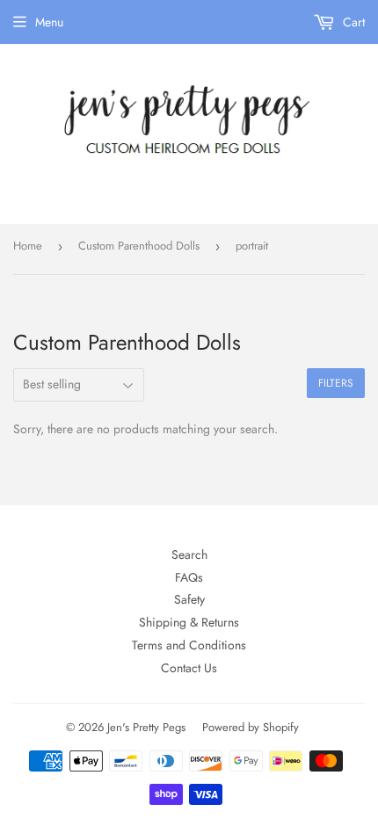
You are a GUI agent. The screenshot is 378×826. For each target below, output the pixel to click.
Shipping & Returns (189, 622)
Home (27, 245)
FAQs (189, 577)
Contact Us (189, 668)
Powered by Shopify (250, 727)
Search (189, 554)
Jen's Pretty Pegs (146, 727)
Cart (352, 22)
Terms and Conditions (189, 645)
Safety (189, 599)
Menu (49, 22)
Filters (335, 383)
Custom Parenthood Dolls (139, 245)
